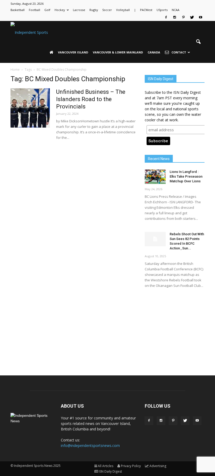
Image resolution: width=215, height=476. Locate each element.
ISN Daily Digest (110, 471)
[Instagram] (175, 17)
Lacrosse (79, 10)
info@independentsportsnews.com (90, 445)
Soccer (107, 10)
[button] (198, 42)
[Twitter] (192, 17)
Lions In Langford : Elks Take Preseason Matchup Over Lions (186, 176)
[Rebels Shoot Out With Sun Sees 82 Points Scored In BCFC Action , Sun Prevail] (155, 239)
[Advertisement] (174, 327)
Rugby (93, 10)
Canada (154, 52)
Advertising (157, 466)
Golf (47, 10)
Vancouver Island (73, 52)
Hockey (60, 10)
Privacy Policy (131, 466)
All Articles (105, 466)
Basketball (17, 10)
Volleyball (123, 10)
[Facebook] (166, 17)
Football (34, 10)
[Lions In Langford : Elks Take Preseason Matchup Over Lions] (155, 176)
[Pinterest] (183, 17)
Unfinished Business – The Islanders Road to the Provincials (90, 99)
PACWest (146, 10)
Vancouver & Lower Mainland (118, 52)
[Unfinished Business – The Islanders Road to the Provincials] (30, 108)
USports (162, 10)
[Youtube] (201, 17)
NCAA (175, 10)
